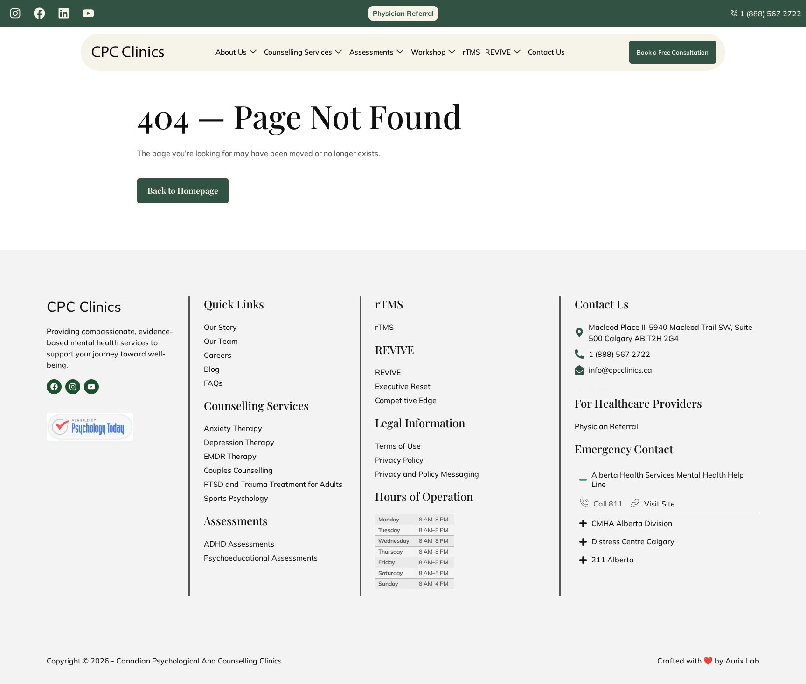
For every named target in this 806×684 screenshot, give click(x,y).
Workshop (428, 52)
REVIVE (498, 52)
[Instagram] (72, 386)
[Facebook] (54, 386)
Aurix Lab (742, 660)
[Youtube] (91, 386)
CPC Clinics (84, 306)
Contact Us (546, 52)
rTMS (471, 52)
